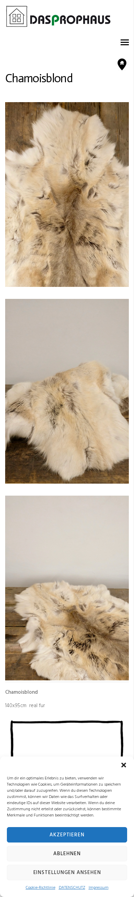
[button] (123, 765)
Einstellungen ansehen (67, 873)
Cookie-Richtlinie (40, 887)
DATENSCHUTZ (72, 887)
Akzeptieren (67, 835)
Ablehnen (66, 854)
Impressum (99, 887)
